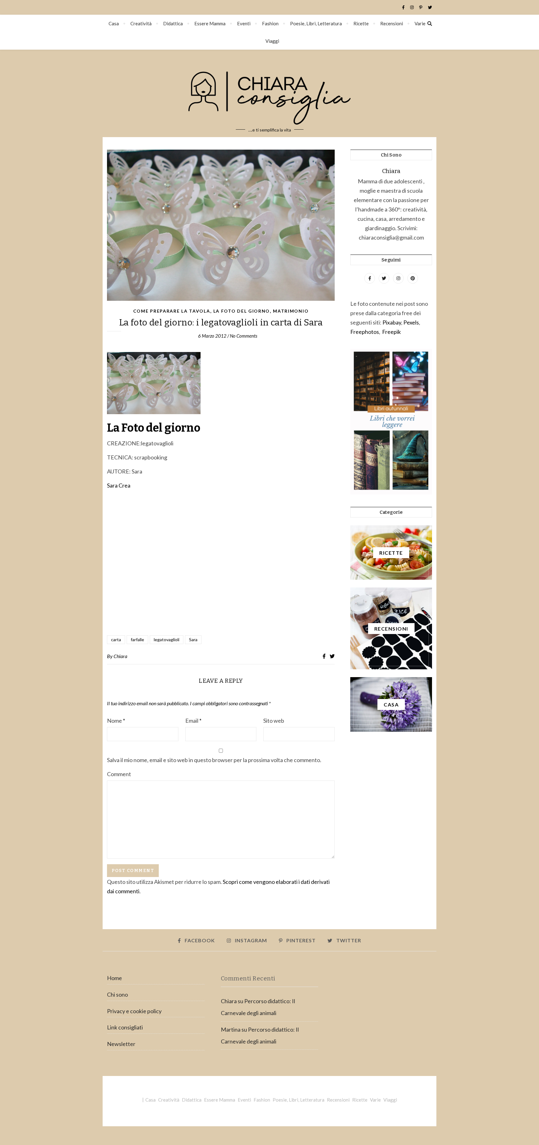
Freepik (391, 331)
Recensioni (391, 23)
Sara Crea (118, 485)
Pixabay (391, 322)
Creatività (141, 23)
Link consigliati (125, 1027)
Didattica (173, 23)
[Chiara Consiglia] (269, 93)
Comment (119, 774)
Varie (420, 23)
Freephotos (364, 331)
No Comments (243, 336)
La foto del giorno (241, 311)
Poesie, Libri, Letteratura (316, 23)
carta (116, 639)
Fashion (270, 23)
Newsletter (121, 1043)
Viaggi (272, 41)
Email (193, 720)
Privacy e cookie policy (134, 1011)
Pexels (411, 322)
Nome (116, 720)
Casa (114, 23)
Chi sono (117, 994)
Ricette (361, 23)
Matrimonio (290, 311)
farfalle (137, 639)
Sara (193, 639)
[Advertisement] (221, 563)
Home (114, 977)
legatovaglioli (166, 639)
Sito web (273, 720)
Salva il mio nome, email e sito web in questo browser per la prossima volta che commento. (214, 759)
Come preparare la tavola (171, 311)
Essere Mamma (210, 23)
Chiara (120, 656)
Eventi (243, 23)
